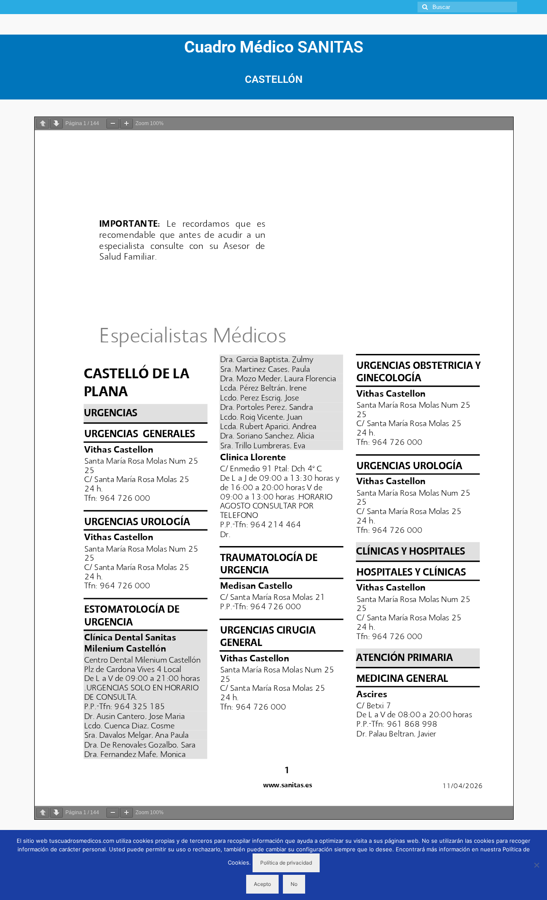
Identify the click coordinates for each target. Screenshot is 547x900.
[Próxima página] (56, 124)
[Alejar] (112, 124)
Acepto (262, 884)
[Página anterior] (42, 124)
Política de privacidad (286, 862)
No (294, 884)
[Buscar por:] (467, 7)
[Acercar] (126, 124)
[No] (536, 865)
